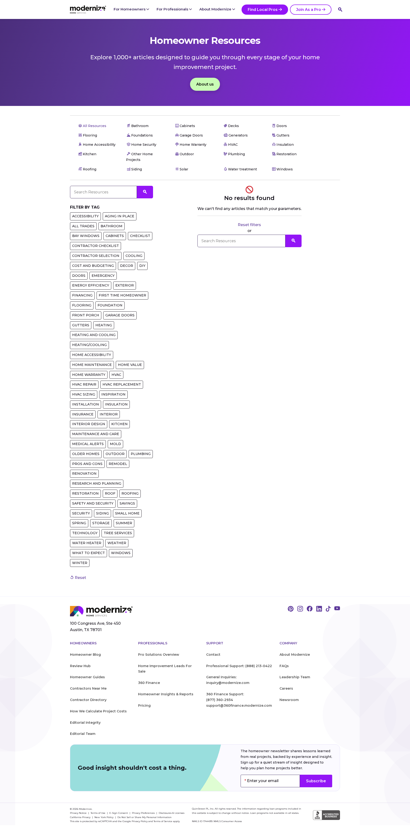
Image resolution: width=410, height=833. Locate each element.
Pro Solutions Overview (158, 654)
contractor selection (95, 256)
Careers (286, 688)
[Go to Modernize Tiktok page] (328, 609)
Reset (80, 577)
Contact (213, 654)
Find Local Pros (263, 9)
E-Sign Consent (119, 813)
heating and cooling (94, 335)
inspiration (113, 394)
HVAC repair (84, 384)
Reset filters (249, 225)
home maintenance (92, 365)
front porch (85, 315)
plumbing (141, 454)
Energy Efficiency (90, 285)
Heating (103, 325)
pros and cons (87, 464)
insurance (82, 414)
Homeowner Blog (85, 654)
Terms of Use (98, 813)
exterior (124, 285)
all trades (83, 226)
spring (79, 523)
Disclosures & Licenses (171, 813)
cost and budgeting (93, 266)
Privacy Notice (78, 813)
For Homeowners (130, 9)
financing (82, 295)
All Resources (94, 126)
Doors (78, 275)
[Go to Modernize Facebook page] (309, 609)
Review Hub (80, 666)
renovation (84, 473)
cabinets (115, 236)
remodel (118, 464)
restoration (85, 493)
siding (102, 513)
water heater (86, 543)
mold (115, 444)
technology (85, 533)
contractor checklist (95, 246)
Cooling (134, 256)
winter (79, 563)
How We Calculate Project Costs (98, 711)
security (81, 513)
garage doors (120, 315)
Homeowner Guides (87, 677)
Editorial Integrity (85, 722)
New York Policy (104, 817)
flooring (81, 305)
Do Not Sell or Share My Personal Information (144, 817)
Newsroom (289, 700)
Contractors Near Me (88, 688)
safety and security (92, 503)
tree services (118, 533)
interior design (88, 424)
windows (120, 553)
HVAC (116, 375)
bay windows (85, 236)
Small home (127, 513)
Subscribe (316, 781)
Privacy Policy (140, 821)
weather (116, 543)
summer (124, 523)
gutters (80, 325)
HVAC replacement (121, 384)
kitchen (119, 424)
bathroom (111, 226)
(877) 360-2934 (219, 700)
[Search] (340, 9)
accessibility (85, 216)
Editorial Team (82, 734)
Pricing (144, 705)
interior (109, 414)
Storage (101, 523)
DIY (142, 266)
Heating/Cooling (89, 345)
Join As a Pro (308, 9)
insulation (116, 404)
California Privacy (80, 817)
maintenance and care (95, 434)
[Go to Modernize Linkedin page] (319, 609)
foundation (110, 305)
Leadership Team (295, 677)
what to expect (88, 553)
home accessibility (91, 355)
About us (205, 84)
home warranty (88, 375)
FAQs (284, 666)
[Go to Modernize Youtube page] (337, 609)
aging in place (119, 216)
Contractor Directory (88, 700)
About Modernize (215, 9)
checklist (140, 236)
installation (85, 404)
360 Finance (149, 683)
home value (130, 365)
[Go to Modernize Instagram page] (300, 609)
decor (126, 266)
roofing (130, 493)
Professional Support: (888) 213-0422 (239, 666)
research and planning (96, 483)
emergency (103, 275)
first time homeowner (122, 295)
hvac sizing (83, 394)
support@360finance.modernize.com (239, 705)
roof (110, 493)
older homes (85, 454)
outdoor (115, 454)
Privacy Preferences (143, 813)
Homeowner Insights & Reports (165, 694)
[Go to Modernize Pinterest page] (291, 609)
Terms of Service (163, 821)
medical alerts (88, 444)
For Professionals (173, 9)
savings (127, 503)
